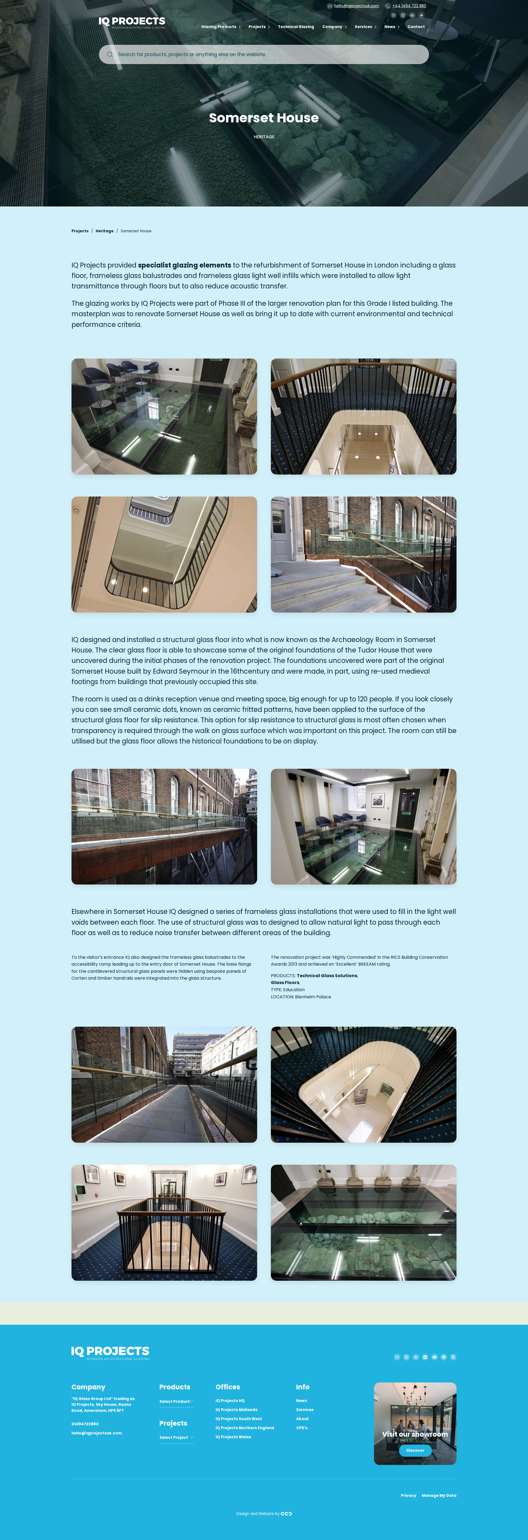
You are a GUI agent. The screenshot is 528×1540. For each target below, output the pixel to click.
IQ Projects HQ (230, 1400)
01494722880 (85, 1424)
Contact (416, 26)
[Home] (133, 27)
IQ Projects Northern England (245, 1428)
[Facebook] (444, 1357)
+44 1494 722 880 (409, 6)
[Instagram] (403, 15)
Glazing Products (218, 26)
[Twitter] (453, 1357)
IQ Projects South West (239, 1418)
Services (363, 26)
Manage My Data (439, 1495)
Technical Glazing (296, 26)
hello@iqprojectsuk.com (356, 6)
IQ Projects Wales (233, 1437)
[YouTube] (434, 1357)
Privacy (408, 1495)
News (389, 26)
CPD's (301, 1428)
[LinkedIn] (425, 1357)
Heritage (105, 231)
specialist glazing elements (184, 265)
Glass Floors (285, 982)
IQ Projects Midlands (236, 1409)
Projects (257, 26)
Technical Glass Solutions (327, 976)
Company (332, 26)
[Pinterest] (412, 15)
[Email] (393, 15)
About (302, 1418)
